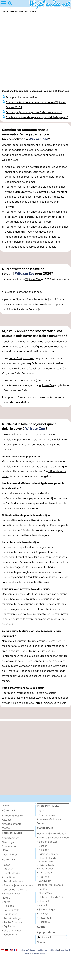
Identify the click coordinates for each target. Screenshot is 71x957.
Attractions (8, 877)
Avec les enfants (11, 823)
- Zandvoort (44, 880)
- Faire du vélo (10, 910)
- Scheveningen (46, 909)
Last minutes (10, 854)
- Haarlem (43, 876)
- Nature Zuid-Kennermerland (46, 867)
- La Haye (43, 913)
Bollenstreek (44, 893)
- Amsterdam (45, 872)
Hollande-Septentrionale (52, 833)
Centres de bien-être (14, 889)
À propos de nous (47, 932)
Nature (6, 897)
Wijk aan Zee (38, 139)
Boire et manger (11, 930)
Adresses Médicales (49, 819)
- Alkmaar (43, 849)
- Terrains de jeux (12, 881)
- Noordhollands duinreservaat (46, 860)
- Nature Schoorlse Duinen (53, 837)
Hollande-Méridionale (50, 884)
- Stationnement (47, 815)
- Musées (7, 868)
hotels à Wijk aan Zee (21, 358)
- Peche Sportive (12, 922)
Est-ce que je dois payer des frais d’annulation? (34, 112)
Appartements (10, 838)
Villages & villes (11, 893)
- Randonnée (9, 914)
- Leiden (42, 889)
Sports (6, 901)
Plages (6, 864)
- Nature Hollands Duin (50, 897)
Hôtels (6, 850)
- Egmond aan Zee (48, 854)
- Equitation (9, 926)
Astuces (7, 819)
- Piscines (8, 905)
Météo (6, 827)
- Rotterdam (44, 917)
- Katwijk (42, 905)
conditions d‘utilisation (27, 950)
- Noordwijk (44, 901)
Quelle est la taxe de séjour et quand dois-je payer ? (37, 117)
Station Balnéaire (12, 815)
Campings (8, 842)
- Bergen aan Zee (47, 841)
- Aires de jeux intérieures (17, 885)
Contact (42, 942)
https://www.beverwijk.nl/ (51, 702)
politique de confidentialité (48, 950)
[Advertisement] (35, 50)
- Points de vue (11, 873)
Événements (9, 934)
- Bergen (42, 845)
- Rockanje (43, 921)
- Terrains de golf (12, 918)
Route (40, 811)
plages (15, 609)
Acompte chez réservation (21, 97)
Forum (40, 823)
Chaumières (9, 846)
